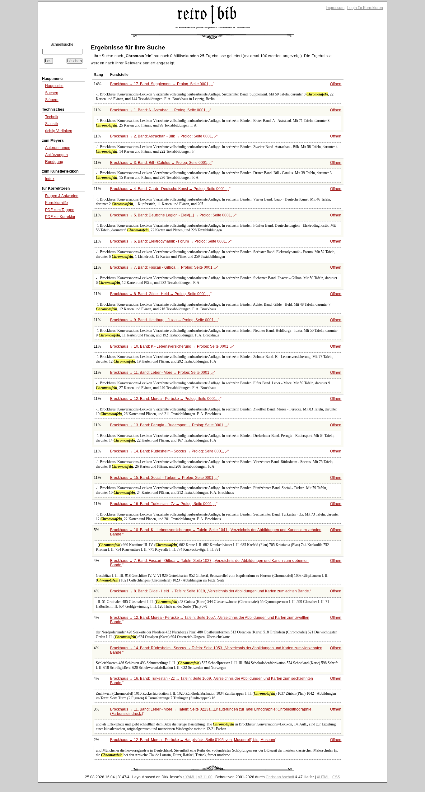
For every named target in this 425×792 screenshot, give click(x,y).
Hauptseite (54, 86)
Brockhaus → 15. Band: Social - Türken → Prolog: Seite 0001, (164, 477)
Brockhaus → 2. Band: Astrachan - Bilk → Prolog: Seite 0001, (163, 136)
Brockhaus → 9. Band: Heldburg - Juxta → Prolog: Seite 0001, (164, 320)
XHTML (323, 777)
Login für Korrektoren (365, 8)
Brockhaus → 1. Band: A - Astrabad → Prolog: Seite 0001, (160, 110)
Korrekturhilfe (56, 203)
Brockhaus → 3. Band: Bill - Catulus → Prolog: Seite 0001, (161, 162)
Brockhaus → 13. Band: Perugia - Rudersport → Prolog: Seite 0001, (169, 425)
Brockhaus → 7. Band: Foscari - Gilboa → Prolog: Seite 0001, (163, 267)
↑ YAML (189, 777)
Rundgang (54, 162)
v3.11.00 (205, 777)
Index (49, 179)
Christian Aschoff (280, 777)
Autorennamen (57, 148)
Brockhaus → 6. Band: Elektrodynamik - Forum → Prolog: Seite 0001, (170, 241)
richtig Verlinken (58, 131)
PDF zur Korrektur (60, 217)
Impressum (335, 8)
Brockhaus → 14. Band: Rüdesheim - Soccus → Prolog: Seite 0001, (168, 451)
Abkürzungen (56, 155)
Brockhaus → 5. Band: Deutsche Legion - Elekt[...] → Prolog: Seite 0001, (172, 215)
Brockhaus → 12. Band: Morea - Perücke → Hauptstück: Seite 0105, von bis (192, 740)
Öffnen (335, 84)
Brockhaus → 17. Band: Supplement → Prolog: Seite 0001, (161, 84)
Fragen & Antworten (61, 196)
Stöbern (51, 100)
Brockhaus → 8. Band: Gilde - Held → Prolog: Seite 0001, (160, 294)
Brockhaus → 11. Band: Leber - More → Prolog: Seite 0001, (162, 372)
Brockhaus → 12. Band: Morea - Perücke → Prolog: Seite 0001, (165, 398)
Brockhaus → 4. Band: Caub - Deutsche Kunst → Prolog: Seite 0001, (169, 189)
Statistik (51, 124)
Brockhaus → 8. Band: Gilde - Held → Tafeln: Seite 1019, (210, 591)
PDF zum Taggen (59, 210)
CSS (336, 777)
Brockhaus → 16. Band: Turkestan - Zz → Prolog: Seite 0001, (163, 504)
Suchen (51, 93)
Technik (51, 117)
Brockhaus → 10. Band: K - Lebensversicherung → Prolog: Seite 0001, (171, 346)
